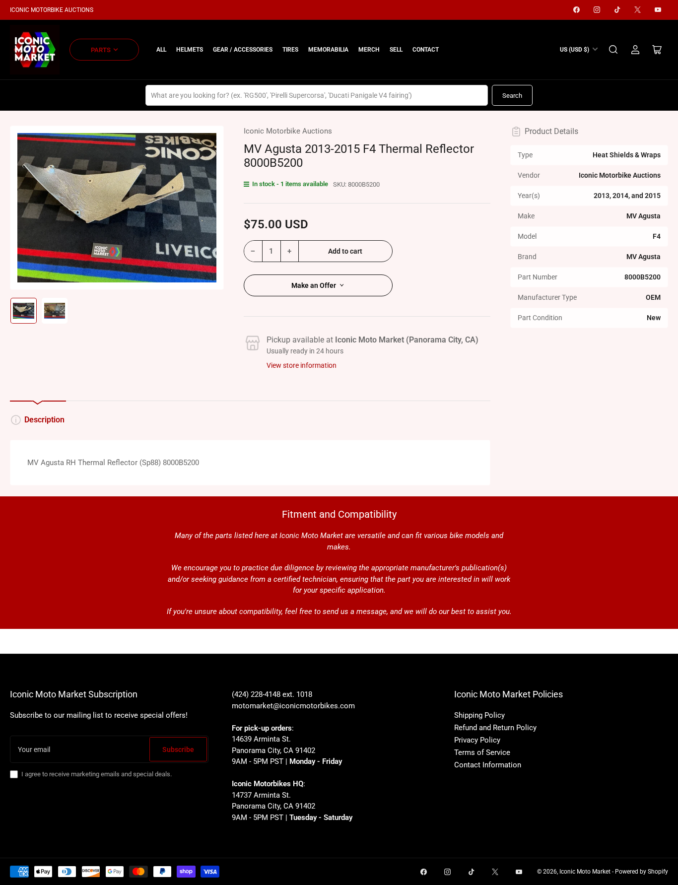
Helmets (189, 49)
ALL (161, 49)
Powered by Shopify (641, 871)
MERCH (369, 49)
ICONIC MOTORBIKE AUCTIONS (51, 9)
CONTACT (425, 49)
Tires (290, 49)
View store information (302, 365)
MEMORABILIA (328, 49)
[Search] (613, 50)
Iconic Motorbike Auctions (288, 131)
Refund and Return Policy (495, 727)
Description (44, 419)
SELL (396, 49)
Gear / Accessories (242, 49)
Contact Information (487, 764)
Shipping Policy (479, 715)
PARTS (101, 50)
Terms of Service (482, 752)
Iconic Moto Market (584, 871)
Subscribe (178, 749)
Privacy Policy (477, 740)
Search (512, 95)
